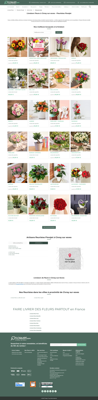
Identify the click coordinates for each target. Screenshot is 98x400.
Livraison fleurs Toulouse (35, 320)
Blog (51, 357)
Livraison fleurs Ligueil (38, 297)
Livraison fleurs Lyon (34, 318)
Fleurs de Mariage (28, 352)
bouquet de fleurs (19, 284)
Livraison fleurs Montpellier (35, 330)
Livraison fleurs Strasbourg (35, 328)
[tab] (11, 7)
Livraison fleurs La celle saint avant (18, 297)
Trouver (59, 32)
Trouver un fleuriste (54, 355)
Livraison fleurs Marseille (35, 316)
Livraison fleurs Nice (34, 323)
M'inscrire (81, 344)
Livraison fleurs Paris (34, 313)
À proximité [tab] (38, 243)
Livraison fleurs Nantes (35, 325)
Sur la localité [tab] (18, 243)
